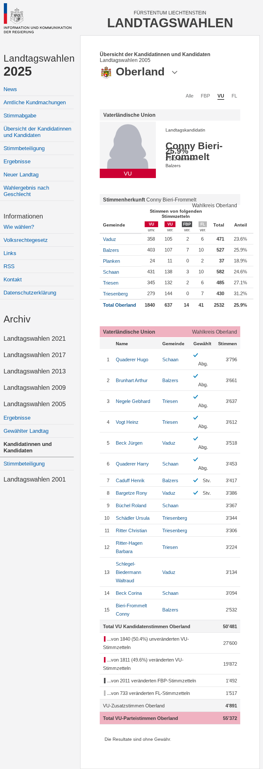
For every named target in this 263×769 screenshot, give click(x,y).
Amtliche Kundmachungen (35, 102)
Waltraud (128, 572)
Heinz (127, 422)
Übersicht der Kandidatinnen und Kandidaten (37, 132)
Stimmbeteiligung (24, 148)
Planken (111, 261)
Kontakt (13, 280)
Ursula (132, 518)
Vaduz (109, 239)
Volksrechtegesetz (26, 240)
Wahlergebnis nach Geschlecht (26, 191)
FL (234, 95)
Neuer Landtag (21, 175)
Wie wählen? (19, 227)
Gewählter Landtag (26, 431)
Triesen (110, 283)
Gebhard (133, 401)
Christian (131, 530)
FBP (205, 95)
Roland (131, 505)
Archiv (17, 319)
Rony (131, 493)
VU (220, 95)
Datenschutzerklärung (30, 293)
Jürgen (129, 443)
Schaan (111, 272)
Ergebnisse (17, 161)
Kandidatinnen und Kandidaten (28, 447)
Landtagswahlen (39, 65)
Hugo (132, 359)
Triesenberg (115, 293)
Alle (189, 95)
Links (10, 253)
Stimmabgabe (20, 116)
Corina (129, 593)
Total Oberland (119, 305)
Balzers (111, 250)
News (10, 89)
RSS (9, 266)
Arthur (132, 380)
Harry (132, 463)
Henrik (130, 480)
